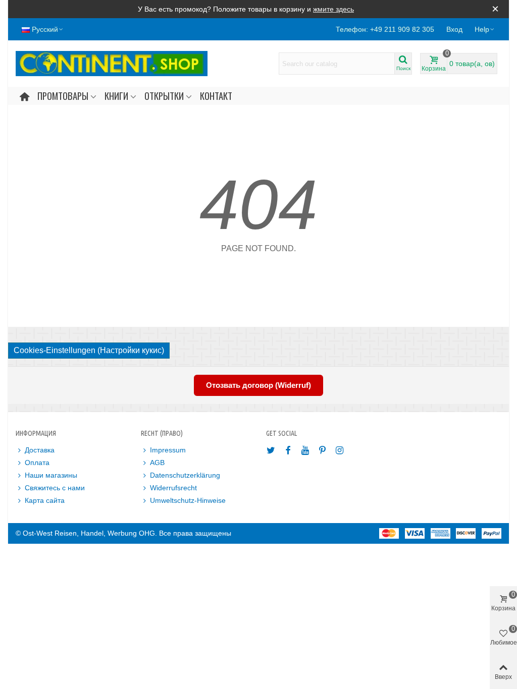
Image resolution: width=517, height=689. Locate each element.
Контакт (216, 95)
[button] (485, 29)
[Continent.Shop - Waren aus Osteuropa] (112, 63)
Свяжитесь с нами (55, 488)
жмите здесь (333, 9)
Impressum (168, 450)
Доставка (40, 450)
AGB (157, 462)
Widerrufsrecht (173, 488)
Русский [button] (45, 29)
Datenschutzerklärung (185, 475)
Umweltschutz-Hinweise (188, 500)
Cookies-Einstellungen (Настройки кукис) (89, 350)
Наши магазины (51, 475)
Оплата (37, 462)
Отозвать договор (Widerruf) (258, 385)
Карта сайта (45, 500)
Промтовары (62, 95)
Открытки (164, 95)
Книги (116, 95)
